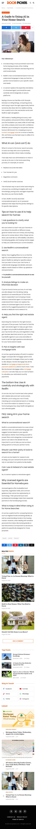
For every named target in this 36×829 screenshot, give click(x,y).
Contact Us (11, 817)
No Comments (17, 23)
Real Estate (5, 12)
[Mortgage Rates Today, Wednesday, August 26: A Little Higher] (18, 718)
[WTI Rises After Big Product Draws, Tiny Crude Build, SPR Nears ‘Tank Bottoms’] (18, 749)
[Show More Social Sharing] (32, 27)
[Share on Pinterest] (25, 27)
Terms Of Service (18, 819)
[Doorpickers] (17, 2)
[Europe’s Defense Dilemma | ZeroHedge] (6, 656)
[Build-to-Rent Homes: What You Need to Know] (18, 593)
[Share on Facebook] (6, 27)
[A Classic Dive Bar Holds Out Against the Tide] (6, 665)
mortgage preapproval (17, 364)
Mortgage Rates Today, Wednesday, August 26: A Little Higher (18, 733)
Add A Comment (18, 641)
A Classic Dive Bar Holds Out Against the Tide (22, 664)
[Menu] (3, 3)
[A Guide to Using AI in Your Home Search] (18, 42)
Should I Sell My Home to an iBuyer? (15, 632)
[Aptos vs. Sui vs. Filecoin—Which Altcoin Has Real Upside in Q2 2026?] (6, 674)
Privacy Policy (22, 817)
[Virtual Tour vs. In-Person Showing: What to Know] (18, 565)
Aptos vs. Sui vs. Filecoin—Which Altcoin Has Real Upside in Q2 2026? (23, 673)
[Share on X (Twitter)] (16, 27)
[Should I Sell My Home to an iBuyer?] (18, 620)
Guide (4, 538)
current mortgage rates (10, 132)
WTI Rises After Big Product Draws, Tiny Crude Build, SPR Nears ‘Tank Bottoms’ (18, 764)
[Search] (33, 3)
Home (10, 538)
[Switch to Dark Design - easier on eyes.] (30, 3)
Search (16, 538)
